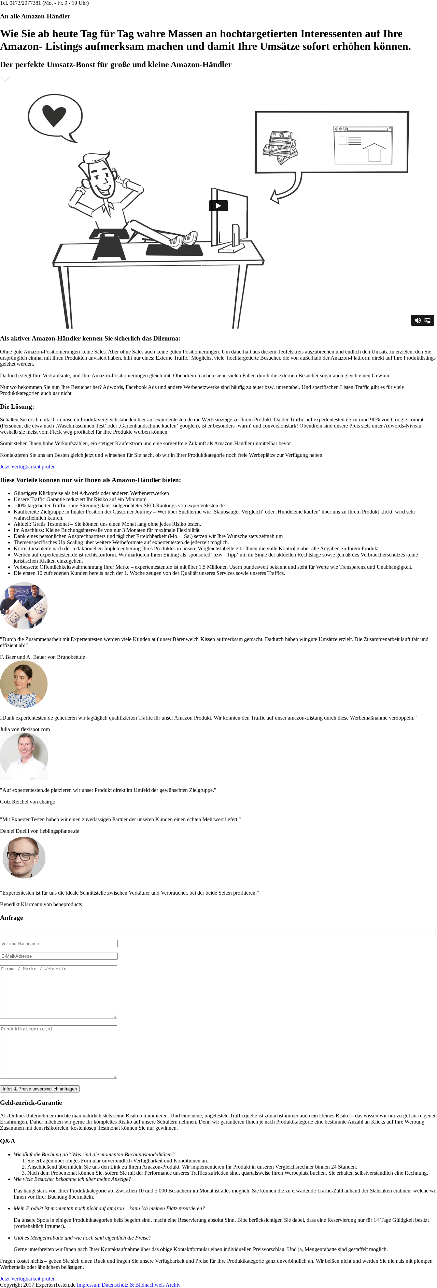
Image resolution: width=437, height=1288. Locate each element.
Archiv (173, 1285)
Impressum (88, 1285)
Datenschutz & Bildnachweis (133, 1285)
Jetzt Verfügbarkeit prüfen (28, 466)
